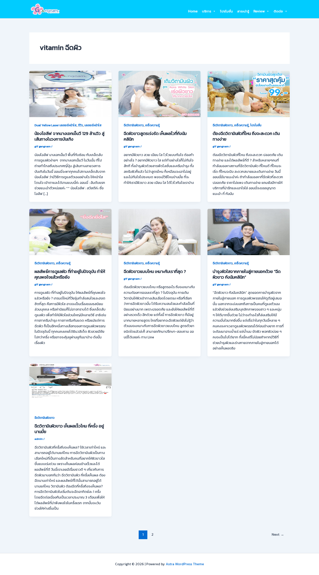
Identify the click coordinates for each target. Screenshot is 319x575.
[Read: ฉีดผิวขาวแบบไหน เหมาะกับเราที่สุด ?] (159, 231)
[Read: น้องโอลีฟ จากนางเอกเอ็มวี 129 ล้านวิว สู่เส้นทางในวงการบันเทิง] (70, 93)
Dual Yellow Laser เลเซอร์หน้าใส (56, 125)
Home (193, 11)
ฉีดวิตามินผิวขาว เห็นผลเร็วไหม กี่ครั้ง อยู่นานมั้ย (69, 429)
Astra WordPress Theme (185, 564)
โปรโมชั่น (226, 11)
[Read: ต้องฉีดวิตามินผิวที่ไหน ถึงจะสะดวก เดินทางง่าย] (248, 93)
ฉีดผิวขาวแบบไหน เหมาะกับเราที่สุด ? (155, 271)
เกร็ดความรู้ (152, 125)
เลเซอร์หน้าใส (93, 125)
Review (259, 11)
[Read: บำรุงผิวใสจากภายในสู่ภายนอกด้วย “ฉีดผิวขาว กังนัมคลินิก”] (248, 231)
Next (278, 534)
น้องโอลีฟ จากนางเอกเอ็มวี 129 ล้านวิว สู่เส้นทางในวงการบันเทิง (69, 136)
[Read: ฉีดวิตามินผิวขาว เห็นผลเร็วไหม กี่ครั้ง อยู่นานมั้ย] (70, 386)
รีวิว (80, 125)
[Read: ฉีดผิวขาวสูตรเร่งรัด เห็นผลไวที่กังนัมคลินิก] (159, 93)
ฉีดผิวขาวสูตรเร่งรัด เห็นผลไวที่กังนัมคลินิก (155, 136)
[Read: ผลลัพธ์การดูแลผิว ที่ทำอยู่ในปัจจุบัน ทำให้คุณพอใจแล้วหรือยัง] (70, 231)
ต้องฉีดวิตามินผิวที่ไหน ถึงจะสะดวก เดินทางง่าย (246, 136)
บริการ (206, 11)
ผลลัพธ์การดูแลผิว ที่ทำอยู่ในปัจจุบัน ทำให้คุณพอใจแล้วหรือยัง (70, 274)
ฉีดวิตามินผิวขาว (134, 125)
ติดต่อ (278, 11)
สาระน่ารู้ (243, 11)
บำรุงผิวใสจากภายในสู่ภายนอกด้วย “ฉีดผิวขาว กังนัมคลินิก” (247, 274)
